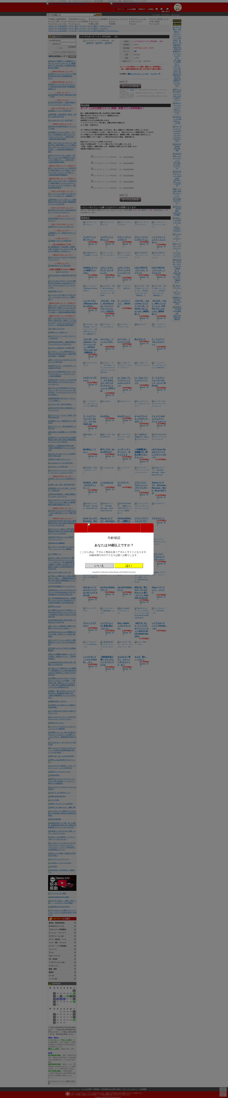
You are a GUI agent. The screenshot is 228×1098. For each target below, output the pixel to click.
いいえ (99, 565)
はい (128, 565)
